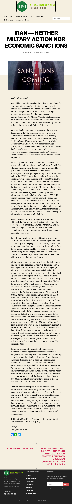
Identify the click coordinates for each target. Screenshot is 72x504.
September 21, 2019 (42, 52)
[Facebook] (5, 494)
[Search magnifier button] (69, 18)
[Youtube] (12, 494)
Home (6, 17)
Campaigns (19, 20)
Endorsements (8, 20)
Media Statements (22, 17)
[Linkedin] (15, 494)
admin (29, 52)
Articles (32, 17)
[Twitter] (8, 494)
